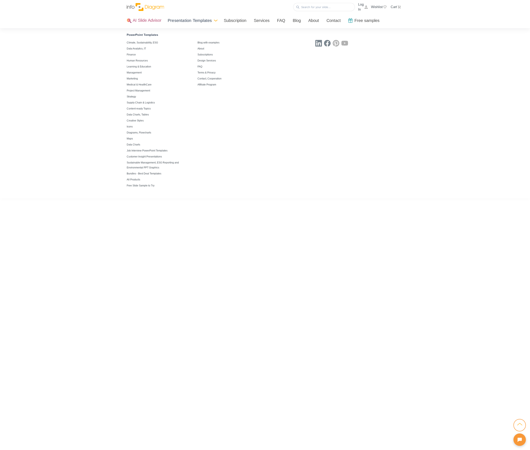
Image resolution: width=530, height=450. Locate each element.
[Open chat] (519, 439)
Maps (130, 138)
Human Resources (137, 60)
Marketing (132, 78)
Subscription (235, 20)
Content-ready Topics (139, 108)
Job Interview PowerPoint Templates (147, 150)
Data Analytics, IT (136, 48)
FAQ (281, 20)
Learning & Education (139, 66)
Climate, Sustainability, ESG (142, 42)
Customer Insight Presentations (144, 156)
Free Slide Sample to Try (140, 185)
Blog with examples (208, 42)
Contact (333, 20)
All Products (133, 179)
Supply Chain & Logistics (141, 102)
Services (262, 20)
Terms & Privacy (207, 72)
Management (134, 72)
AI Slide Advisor (146, 20)
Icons (130, 126)
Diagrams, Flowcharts (139, 132)
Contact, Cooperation (210, 78)
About (313, 20)
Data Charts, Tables (138, 114)
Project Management (138, 90)
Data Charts (133, 144)
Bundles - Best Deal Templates (144, 173)
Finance (131, 54)
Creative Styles (135, 120)
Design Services (207, 60)
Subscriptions (205, 54)
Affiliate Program (207, 84)
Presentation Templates (190, 20)
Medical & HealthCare (139, 84)
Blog (297, 20)
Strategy (131, 96)
